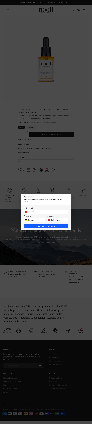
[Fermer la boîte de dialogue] (69, 195)
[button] (46, 212)
